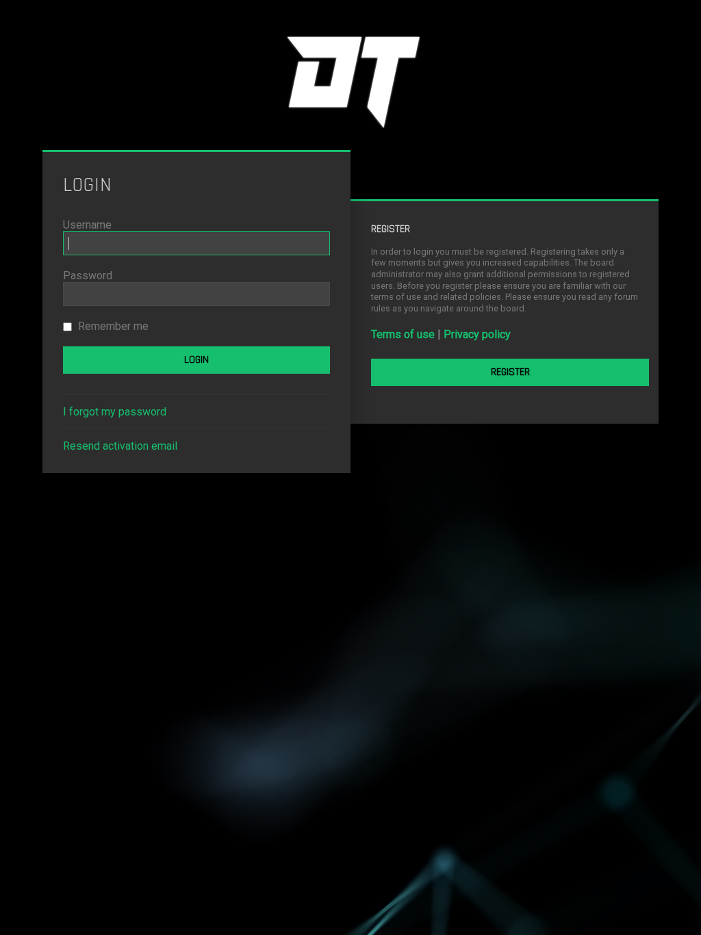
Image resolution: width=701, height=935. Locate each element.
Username (87, 224)
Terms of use (403, 334)
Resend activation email (120, 445)
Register (510, 372)
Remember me (112, 326)
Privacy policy (477, 334)
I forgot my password (114, 411)
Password (87, 275)
